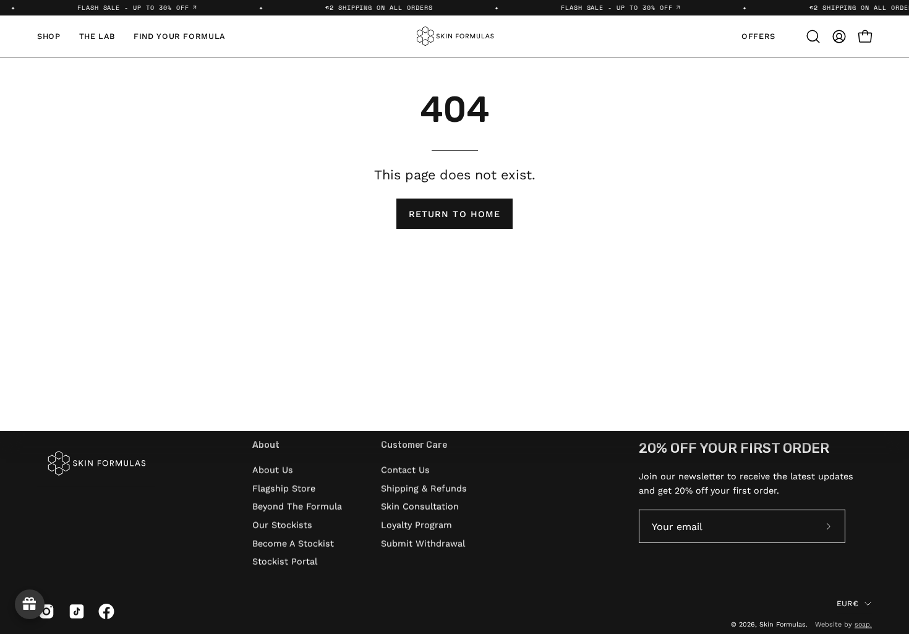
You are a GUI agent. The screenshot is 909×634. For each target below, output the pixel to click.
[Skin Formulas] (454, 36)
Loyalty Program (416, 524)
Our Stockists (282, 524)
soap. (863, 624)
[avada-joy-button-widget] (30, 604)
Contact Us (405, 469)
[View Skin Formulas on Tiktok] (74, 611)
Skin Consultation (420, 507)
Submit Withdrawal (423, 543)
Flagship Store (283, 488)
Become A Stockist (293, 543)
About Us (272, 469)
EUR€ (847, 602)
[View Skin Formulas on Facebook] (104, 611)
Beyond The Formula (297, 507)
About (266, 445)
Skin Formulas (782, 624)
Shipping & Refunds (424, 488)
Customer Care (414, 445)
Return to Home (454, 214)
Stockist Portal (284, 562)
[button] (813, 36)
